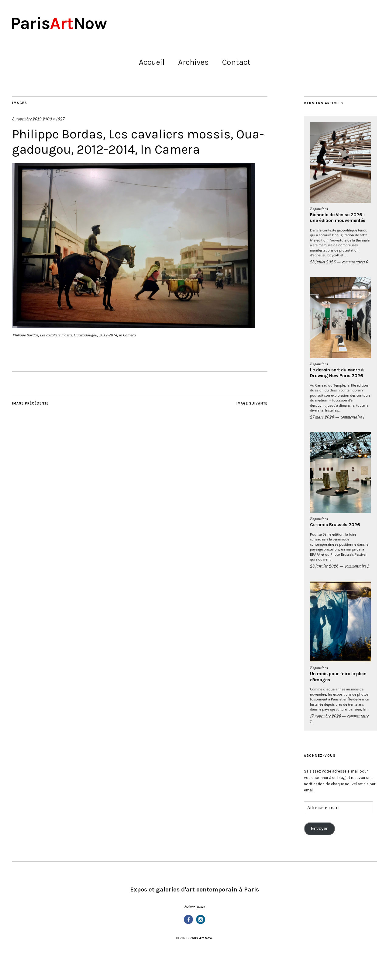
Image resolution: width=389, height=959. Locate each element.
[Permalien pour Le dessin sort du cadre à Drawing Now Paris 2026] (340, 317)
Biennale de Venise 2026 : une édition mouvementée (337, 218)
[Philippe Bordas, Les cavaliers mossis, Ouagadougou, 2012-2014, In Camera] (133, 326)
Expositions (319, 209)
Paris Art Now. (201, 938)
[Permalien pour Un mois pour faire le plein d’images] (340, 621)
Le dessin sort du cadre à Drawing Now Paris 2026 (337, 373)
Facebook (188, 923)
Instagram (200, 923)
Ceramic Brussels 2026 (335, 524)
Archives (193, 62)
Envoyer (319, 828)
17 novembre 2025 (325, 716)
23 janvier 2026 (324, 566)
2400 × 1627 (53, 119)
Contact (236, 62)
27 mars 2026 (322, 417)
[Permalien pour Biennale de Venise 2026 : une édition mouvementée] (340, 162)
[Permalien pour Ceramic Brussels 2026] (340, 472)
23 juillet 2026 (323, 262)
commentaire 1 (353, 417)
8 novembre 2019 (27, 119)
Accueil (152, 62)
